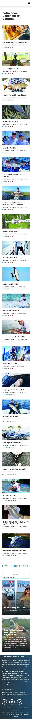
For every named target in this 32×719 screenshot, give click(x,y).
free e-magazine (6, 684)
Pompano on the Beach (10, 310)
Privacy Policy (18, 714)
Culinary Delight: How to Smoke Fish (14, 42)
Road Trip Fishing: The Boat (11, 443)
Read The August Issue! (14, 607)
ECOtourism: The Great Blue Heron (14, 550)
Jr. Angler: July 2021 (9, 148)
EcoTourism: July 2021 (10, 121)
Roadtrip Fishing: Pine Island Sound (14, 95)
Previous (7, 565)
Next (24, 565)
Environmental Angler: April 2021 (13, 337)
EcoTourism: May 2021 (10, 284)
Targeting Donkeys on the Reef (13, 390)
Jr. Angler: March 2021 (10, 416)
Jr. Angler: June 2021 (9, 257)
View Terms (11, 714)
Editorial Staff (7, 613)
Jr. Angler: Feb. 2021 (9, 495)
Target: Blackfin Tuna (9, 363)
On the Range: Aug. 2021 (10, 68)
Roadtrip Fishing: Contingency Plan (14, 469)
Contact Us (16, 710)
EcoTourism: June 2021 (10, 231)
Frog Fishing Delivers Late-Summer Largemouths (13, 632)
